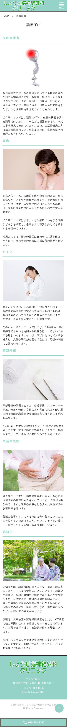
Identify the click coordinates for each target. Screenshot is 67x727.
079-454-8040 (35, 688)
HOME (6, 16)
